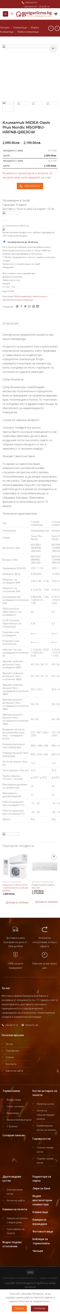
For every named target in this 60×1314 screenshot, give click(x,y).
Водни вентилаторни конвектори (42, 1200)
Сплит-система (15, 1106)
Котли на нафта (16, 1200)
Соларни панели (13, 1135)
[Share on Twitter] (25, 306)
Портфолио (12, 1050)
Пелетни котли (45, 1103)
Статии (10, 1057)
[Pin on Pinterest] (33, 306)
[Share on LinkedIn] (37, 306)
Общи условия (48, 1278)
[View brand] (10, 214)
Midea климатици (27, 32)
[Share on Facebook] (21, 306)
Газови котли (41, 1139)
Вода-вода (13, 1113)
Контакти (11, 1064)
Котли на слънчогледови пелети (45, 1114)
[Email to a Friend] (29, 306)
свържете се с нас (39, 177)
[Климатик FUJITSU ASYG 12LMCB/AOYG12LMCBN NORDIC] (15, 866)
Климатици (20, 27)
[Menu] (5, 14)
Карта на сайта (14, 1070)
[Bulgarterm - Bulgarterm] (34, 14)
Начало (5, 27)
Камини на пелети (14, 1209)
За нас (9, 1043)
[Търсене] (12, 14)
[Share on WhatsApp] (17, 306)
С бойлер (12, 1126)
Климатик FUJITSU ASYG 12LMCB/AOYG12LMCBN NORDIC (15, 887)
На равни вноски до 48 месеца (23, 242)
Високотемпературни (19, 1119)
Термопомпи (11, 1091)
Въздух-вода (14, 1099)
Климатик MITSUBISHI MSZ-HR (43, 886)
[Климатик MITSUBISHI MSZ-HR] (45, 866)
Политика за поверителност (19, 1278)
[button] (15, 902)
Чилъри (37, 1251)
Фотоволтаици (42, 1231)
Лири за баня (41, 1188)
